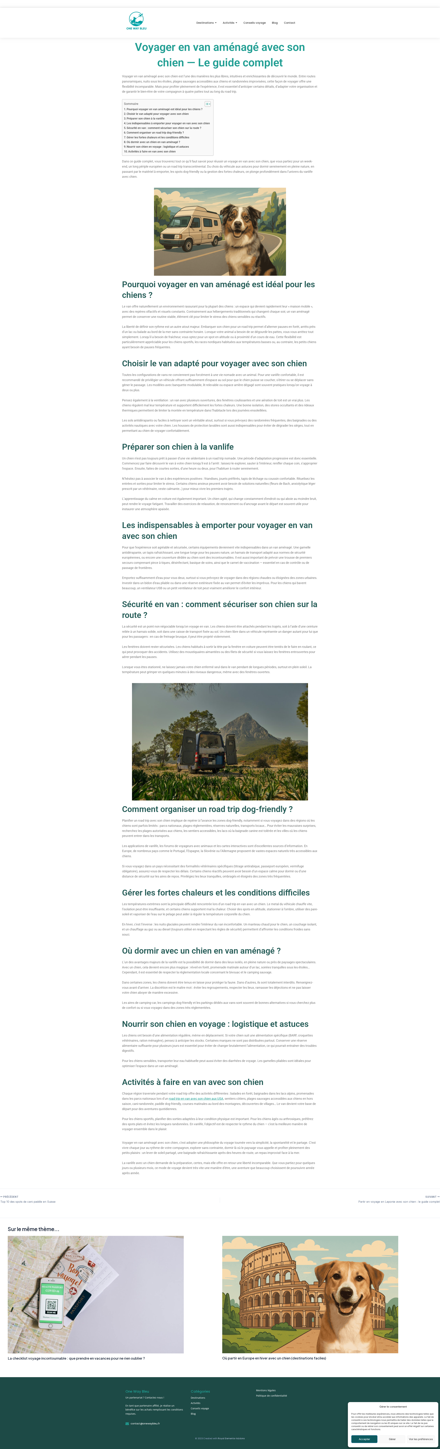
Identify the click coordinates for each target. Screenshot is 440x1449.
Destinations (198, 1397)
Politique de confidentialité (271, 1395)
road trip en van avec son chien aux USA (196, 1098)
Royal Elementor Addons (231, 1438)
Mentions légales (266, 1390)
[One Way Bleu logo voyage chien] (136, 22)
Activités (195, 1403)
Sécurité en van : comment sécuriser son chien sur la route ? (164, 128)
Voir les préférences (421, 1439)
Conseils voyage (200, 1408)
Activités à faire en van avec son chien (152, 151)
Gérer (392, 1439)
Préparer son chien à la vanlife (145, 118)
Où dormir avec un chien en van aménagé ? (153, 142)
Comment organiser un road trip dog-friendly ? (155, 132)
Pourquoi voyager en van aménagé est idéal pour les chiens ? (164, 109)
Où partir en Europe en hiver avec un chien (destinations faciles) (274, 1358)
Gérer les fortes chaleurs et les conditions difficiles (158, 137)
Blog (193, 1413)
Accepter (364, 1439)
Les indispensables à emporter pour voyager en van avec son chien (168, 123)
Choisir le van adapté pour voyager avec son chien (158, 114)
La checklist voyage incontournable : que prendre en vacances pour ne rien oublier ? (76, 1358)
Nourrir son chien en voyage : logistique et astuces (158, 146)
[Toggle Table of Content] (206, 104)
